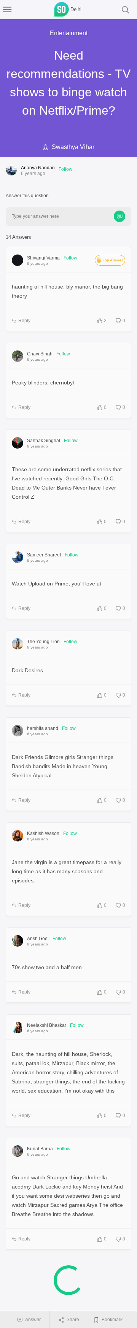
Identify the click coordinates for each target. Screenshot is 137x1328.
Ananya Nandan (38, 167)
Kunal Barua (40, 1148)
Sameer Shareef (44, 555)
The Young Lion (43, 641)
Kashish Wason (43, 833)
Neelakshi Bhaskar (46, 1025)
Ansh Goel (38, 938)
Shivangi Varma (43, 258)
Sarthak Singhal (43, 440)
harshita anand (42, 728)
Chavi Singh (40, 354)
